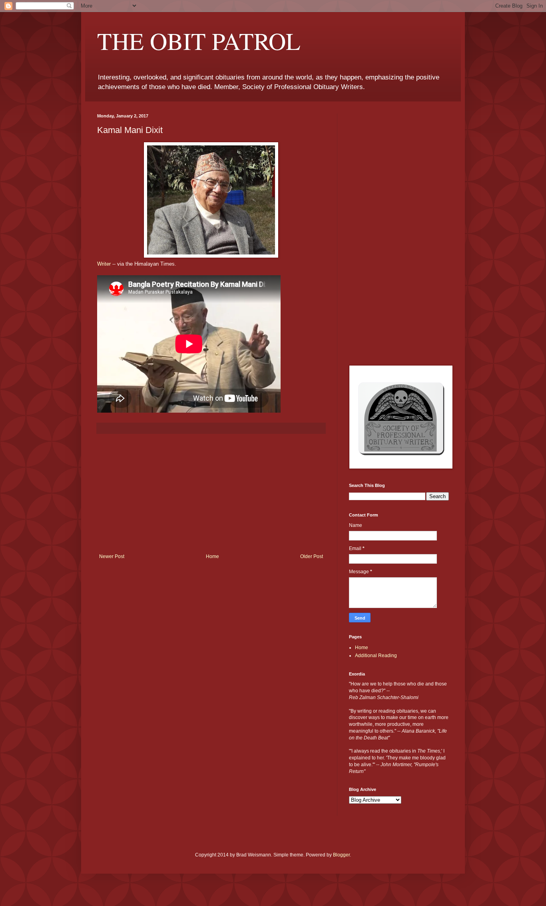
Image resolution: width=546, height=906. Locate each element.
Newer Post (111, 556)
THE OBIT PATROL (199, 41)
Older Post (311, 556)
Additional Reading (376, 655)
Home (212, 556)
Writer (104, 264)
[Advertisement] (211, 494)
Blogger (341, 855)
